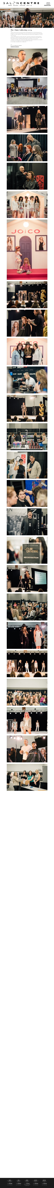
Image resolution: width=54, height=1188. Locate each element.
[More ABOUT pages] (31, 5)
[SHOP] (48, 3)
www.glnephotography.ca (15, 46)
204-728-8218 (28, 1183)
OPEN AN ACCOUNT (47, 5)
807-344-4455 (45, 1183)
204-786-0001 (10, 1183)
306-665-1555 (36, 1183)
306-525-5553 (19, 1183)
